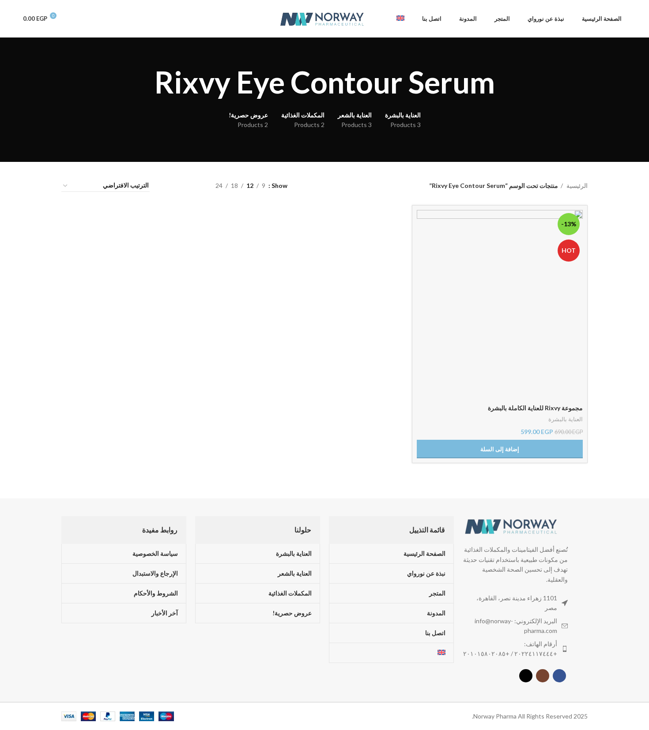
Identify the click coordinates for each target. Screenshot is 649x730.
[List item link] (515, 649)
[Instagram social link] (542, 675)
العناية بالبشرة (565, 419)
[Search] (104, 19)
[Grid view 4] (167, 185)
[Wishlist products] (73, 19)
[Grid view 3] (181, 185)
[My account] (89, 19)
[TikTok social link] (525, 675)
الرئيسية (576, 185)
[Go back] (506, 82)
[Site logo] (322, 18)
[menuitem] (400, 19)
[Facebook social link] (559, 675)
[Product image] (500, 304)
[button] (500, 449)
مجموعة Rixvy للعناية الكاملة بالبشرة (535, 408)
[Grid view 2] (195, 185)
